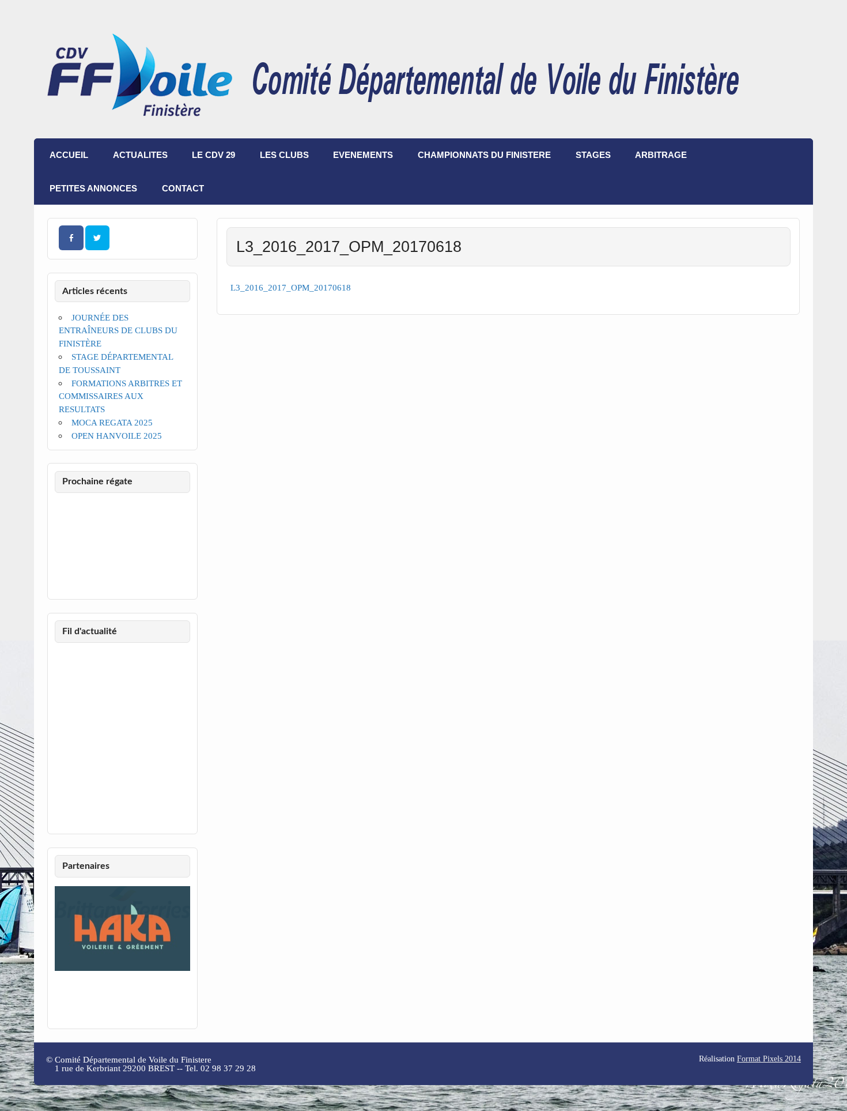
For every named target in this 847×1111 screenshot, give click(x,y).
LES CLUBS (284, 155)
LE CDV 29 (213, 155)
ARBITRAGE (661, 155)
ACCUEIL (69, 155)
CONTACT (183, 188)
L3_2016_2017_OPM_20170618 (290, 287)
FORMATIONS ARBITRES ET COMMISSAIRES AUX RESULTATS (120, 396)
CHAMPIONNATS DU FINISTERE (484, 155)
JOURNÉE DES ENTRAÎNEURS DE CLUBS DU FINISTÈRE (118, 330)
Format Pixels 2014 (769, 1058)
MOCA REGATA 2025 (112, 422)
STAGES (593, 155)
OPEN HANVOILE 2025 (116, 435)
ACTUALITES (140, 155)
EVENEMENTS (363, 155)
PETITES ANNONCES (93, 188)
